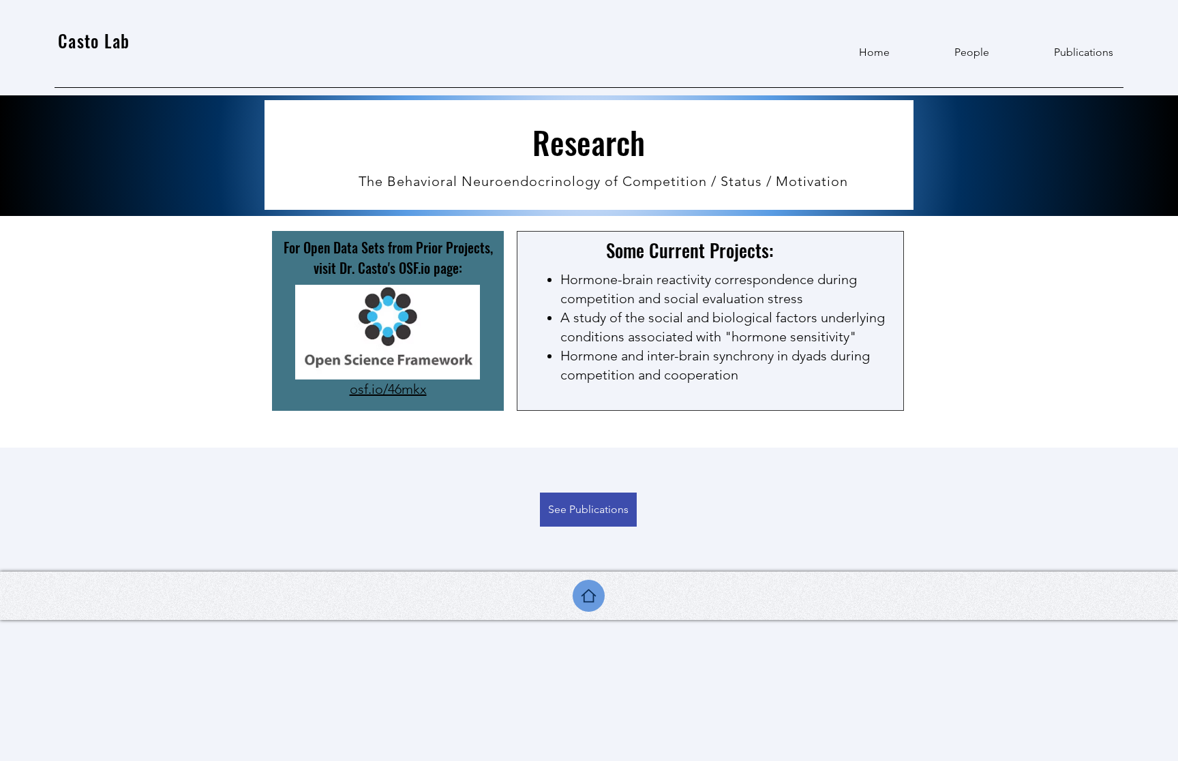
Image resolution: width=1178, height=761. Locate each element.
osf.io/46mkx (388, 389)
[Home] (589, 596)
